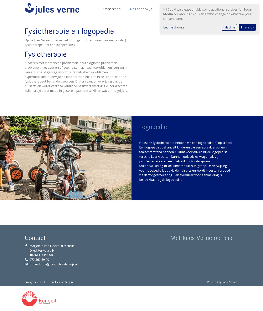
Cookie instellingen (62, 282)
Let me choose (173, 27)
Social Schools (230, 282)
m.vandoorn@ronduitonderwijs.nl (53, 264)
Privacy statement (35, 282)
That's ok (247, 27)
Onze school (112, 9)
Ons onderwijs (141, 9)
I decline (229, 27)
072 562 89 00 (39, 260)
